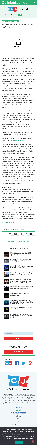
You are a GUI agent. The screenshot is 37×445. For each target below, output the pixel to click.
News (18, 407)
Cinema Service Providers (10, 21)
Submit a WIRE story (18, 242)
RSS (18, 421)
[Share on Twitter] (31, 234)
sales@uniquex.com (17, 140)
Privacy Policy (18, 427)
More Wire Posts (18, 322)
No (21, 442)
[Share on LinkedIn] (26, 234)
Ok (17, 442)
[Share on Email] (10, 234)
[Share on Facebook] (21, 234)
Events (25, 15)
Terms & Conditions (19, 424)
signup (18, 352)
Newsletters (18, 413)
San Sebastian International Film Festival (12, 229)
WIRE (24, 9)
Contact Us (19, 419)
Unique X (22, 229)
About (18, 416)
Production (7, 15)
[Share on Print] (15, 234)
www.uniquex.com (8, 223)
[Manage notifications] (33, 441)
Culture (29, 15)
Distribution (13, 15)
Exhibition (20, 15)
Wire (18, 410)
